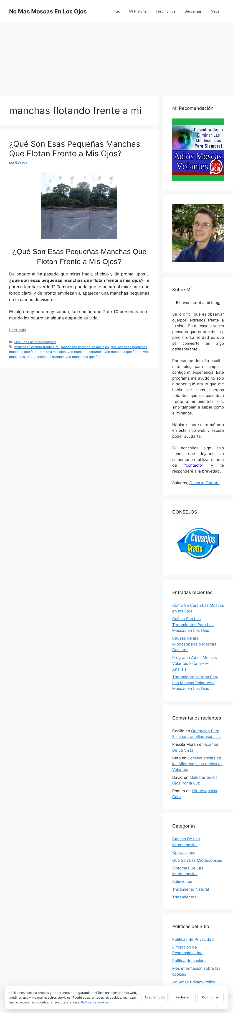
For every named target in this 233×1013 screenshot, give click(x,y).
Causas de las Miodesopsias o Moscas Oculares (194, 644)
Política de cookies (189, 960)
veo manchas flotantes (85, 352)
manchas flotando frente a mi (36, 347)
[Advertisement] (116, 57)
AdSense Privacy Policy (193, 982)
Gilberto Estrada (204, 483)
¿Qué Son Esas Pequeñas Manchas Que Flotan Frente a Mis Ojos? (74, 148)
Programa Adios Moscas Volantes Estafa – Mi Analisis (194, 663)
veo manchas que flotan (122, 352)
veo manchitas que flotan (85, 357)
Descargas (193, 11)
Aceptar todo (154, 997)
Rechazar (182, 997)
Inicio (115, 11)
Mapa (215, 11)
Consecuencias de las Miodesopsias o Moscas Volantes (197, 764)
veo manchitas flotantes (45, 357)
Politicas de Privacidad (193, 939)
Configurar (210, 997)
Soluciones (182, 881)
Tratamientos (184, 897)
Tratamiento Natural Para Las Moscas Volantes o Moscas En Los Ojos (195, 683)
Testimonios (165, 11)
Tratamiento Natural (190, 889)
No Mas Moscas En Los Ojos (48, 11)
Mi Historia (138, 11)
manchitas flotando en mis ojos (85, 347)
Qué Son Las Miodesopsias (35, 342)
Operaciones (183, 852)
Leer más (17, 330)
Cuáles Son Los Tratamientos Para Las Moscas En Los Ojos (193, 625)
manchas (119, 293)
